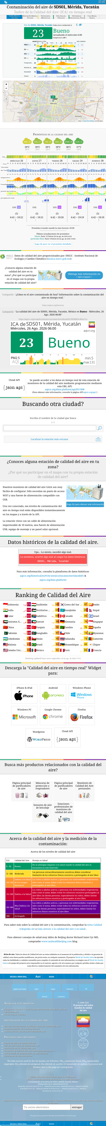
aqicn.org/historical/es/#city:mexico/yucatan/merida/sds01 (52, 575)
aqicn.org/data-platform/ (53, 579)
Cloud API (67, 731)
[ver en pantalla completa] (80, 24)
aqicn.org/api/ (90, 392)
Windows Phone (82, 687)
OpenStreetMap (88, 121)
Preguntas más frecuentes (20, 1037)
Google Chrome (53, 709)
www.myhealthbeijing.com (56, 941)
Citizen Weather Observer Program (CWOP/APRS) (52, 1076)
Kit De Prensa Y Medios (14, 1014)
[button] (53, 98)
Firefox (82, 709)
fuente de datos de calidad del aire (20, 1043)
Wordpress (39, 731)
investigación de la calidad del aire (26, 1020)
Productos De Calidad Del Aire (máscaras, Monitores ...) (29, 1050)
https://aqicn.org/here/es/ (53, 305)
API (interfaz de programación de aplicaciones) (25, 1053)
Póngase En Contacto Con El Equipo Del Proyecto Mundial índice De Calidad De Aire (35, 1010)
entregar (77, 1107)
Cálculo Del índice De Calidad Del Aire (21, 1045)
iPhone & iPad (24, 687)
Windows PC (24, 709)
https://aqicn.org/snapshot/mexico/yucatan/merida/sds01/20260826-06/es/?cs (53, 319)
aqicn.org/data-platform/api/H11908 (64, 389)
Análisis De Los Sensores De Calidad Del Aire (25, 1031)
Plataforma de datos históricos (18, 1055)
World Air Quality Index (84, 957)
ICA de (38, 25)
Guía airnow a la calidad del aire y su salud (61, 928)
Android (53, 687)
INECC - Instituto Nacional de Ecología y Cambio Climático (52, 1079)
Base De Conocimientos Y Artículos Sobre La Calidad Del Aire (32, 1026)
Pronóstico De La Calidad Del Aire (19, 1048)
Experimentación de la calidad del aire (21, 1028)
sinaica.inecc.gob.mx (59, 258)
